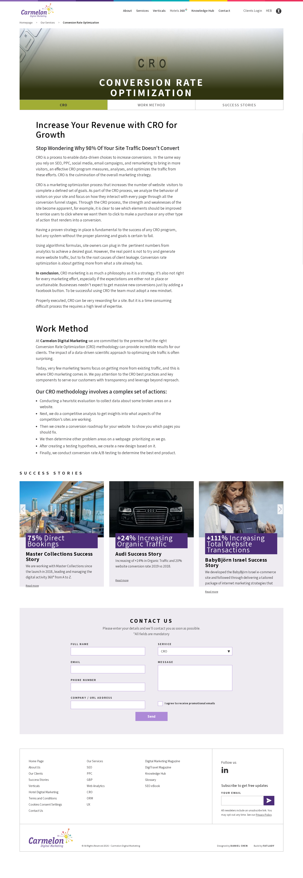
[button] (23, 509)
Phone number (83, 680)
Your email (231, 793)
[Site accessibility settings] (279, 11)
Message (165, 662)
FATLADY (268, 845)
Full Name (80, 644)
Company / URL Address (91, 698)
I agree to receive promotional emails (190, 703)
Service (164, 644)
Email (76, 662)
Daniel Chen (239, 845)
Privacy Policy (264, 815)
